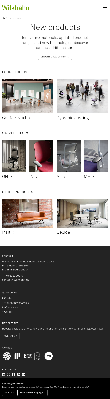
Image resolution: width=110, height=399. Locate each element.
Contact (9, 298)
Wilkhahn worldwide (16, 302)
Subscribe (9, 336)
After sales (11, 307)
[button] (105, 7)
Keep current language (31, 393)
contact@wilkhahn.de (15, 279)
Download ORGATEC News (54, 57)
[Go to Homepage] (15, 7)
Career (8, 312)
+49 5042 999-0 (13, 275)
